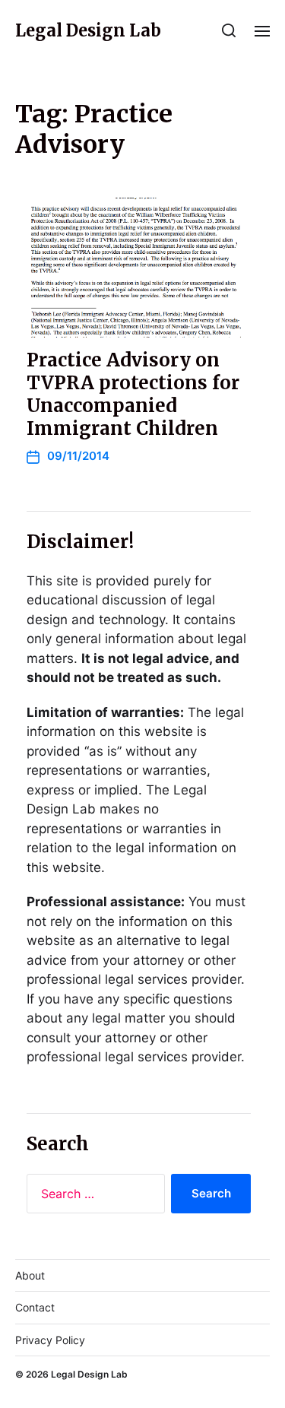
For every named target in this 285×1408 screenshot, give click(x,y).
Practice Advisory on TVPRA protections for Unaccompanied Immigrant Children (133, 394)
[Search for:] (93, 1196)
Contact (35, 1307)
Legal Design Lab (88, 30)
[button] (229, 30)
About (30, 1275)
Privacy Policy (50, 1339)
